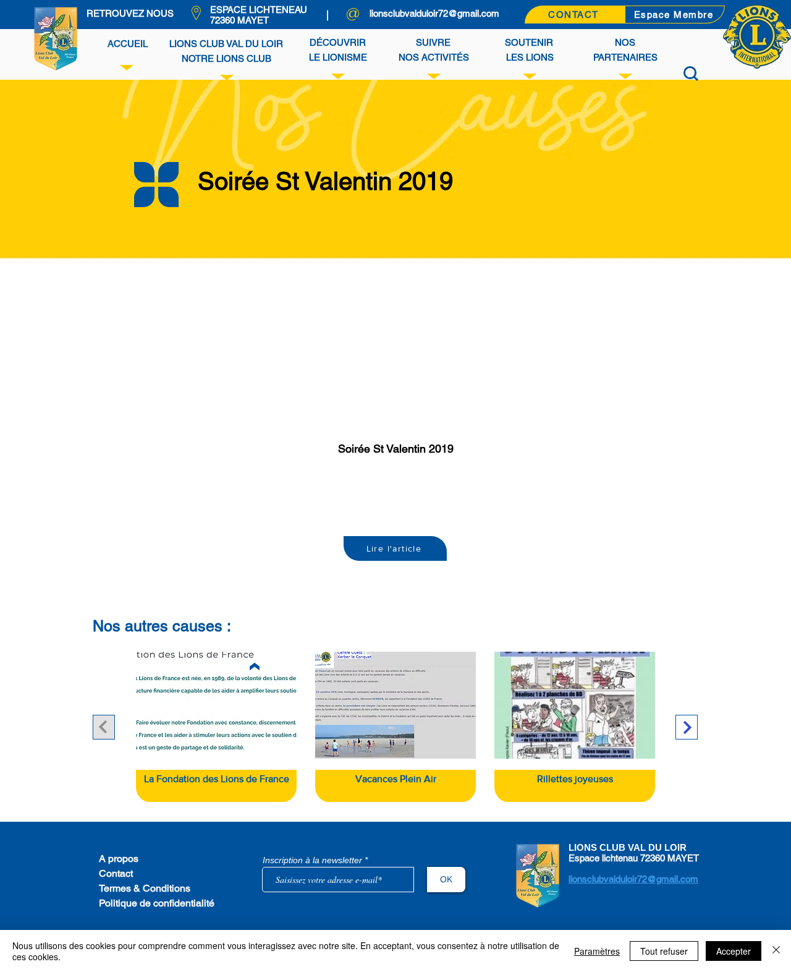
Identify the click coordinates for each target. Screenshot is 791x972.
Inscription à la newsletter (312, 860)
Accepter (733, 951)
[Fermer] (776, 951)
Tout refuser (664, 951)
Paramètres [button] (597, 951)
